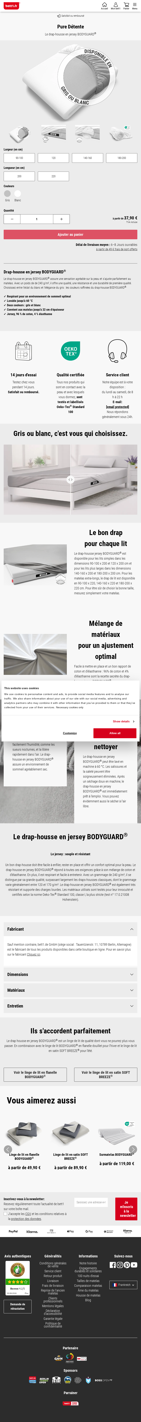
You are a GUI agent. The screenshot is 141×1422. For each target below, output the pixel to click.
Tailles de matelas (88, 1281)
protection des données (26, 1219)
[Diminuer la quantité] (12, 219)
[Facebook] (112, 1265)
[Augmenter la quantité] (61, 219)
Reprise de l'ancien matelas (53, 1291)
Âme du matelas (88, 1290)
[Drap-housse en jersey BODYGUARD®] (70, 82)
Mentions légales (53, 1306)
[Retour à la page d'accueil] (12, 6)
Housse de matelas (88, 1295)
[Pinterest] (127, 1265)
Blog (88, 1300)
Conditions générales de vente (52, 1264)
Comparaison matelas (88, 1286)
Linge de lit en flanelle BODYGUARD (24, 1157)
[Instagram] (120, 1265)
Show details (121, 721)
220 (53, 176)
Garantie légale (53, 1319)
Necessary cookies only (69, 707)
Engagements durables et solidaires (88, 1269)
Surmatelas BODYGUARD (116, 1154)
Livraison (53, 1281)
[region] (70, 92)
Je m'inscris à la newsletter (128, 1209)
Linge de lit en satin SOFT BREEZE (70, 1157)
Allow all (114, 733)
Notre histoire (88, 1263)
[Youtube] (134, 1265)
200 (19, 176)
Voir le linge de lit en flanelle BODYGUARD (35, 1074)
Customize (70, 733)
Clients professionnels (53, 1299)
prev (8, 1149)
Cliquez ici (33, 954)
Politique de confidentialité (53, 1324)
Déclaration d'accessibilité (53, 1312)
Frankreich (124, 1285)
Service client (52, 1271)
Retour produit (53, 1276)
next (133, 1149)
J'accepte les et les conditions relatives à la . (37, 1216)
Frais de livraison (53, 1286)
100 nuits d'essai (88, 1276)
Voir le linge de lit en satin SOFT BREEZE (106, 1074)
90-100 (19, 158)
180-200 (122, 158)
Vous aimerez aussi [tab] (41, 1100)
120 (53, 158)
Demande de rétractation (17, 1306)
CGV (28, 1214)
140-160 (87, 158)
